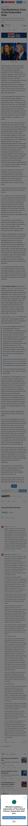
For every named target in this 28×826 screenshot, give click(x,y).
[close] (25, 797)
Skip (14, 821)
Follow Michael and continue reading (14, 817)
